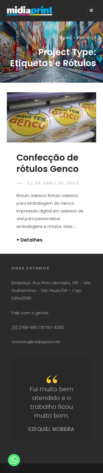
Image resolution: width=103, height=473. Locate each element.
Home (66, 38)
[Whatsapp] (14, 460)
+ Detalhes (29, 240)
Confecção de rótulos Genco (47, 163)
